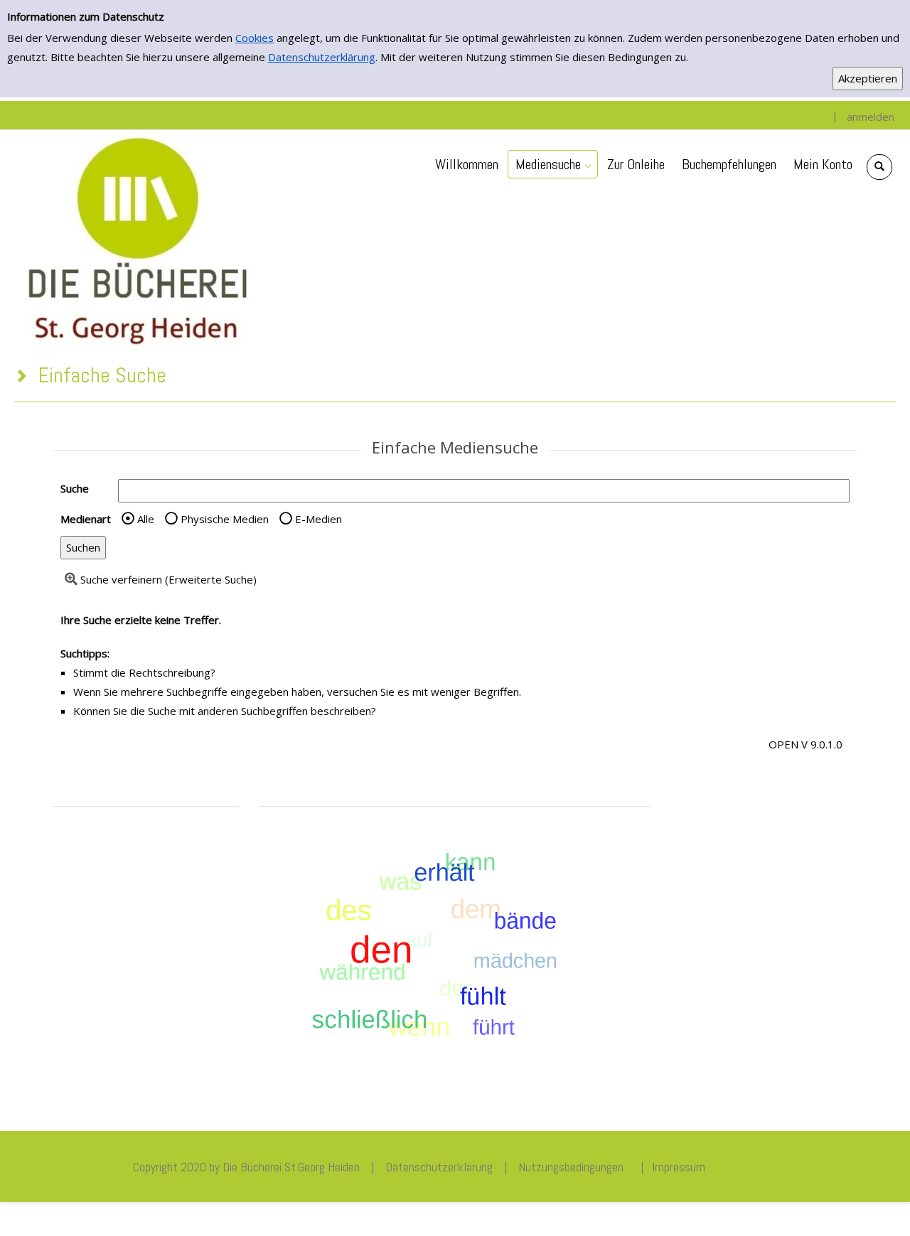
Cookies (254, 38)
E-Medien (318, 519)
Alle (145, 519)
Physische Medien (225, 519)
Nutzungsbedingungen (570, 1167)
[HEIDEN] (136, 239)
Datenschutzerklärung (321, 57)
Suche (74, 488)
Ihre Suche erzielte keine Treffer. (140, 620)
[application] (553, 164)
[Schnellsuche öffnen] (879, 167)
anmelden (870, 116)
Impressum (678, 1167)
